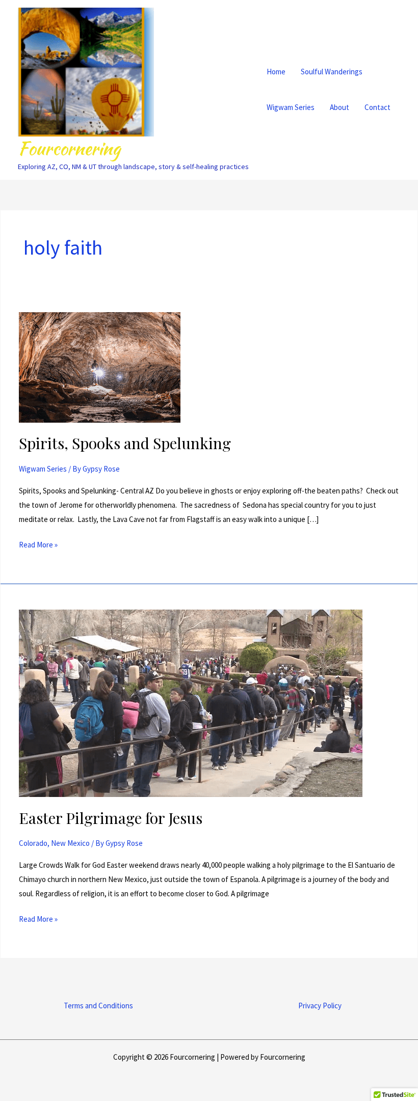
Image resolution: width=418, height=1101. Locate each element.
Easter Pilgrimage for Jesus (110, 818)
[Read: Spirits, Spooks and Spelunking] (99, 366)
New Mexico (70, 843)
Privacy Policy (320, 1005)
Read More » (38, 543)
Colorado (33, 843)
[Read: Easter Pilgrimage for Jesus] (190, 702)
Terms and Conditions (98, 1005)
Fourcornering (69, 148)
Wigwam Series (43, 469)
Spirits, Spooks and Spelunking (125, 443)
